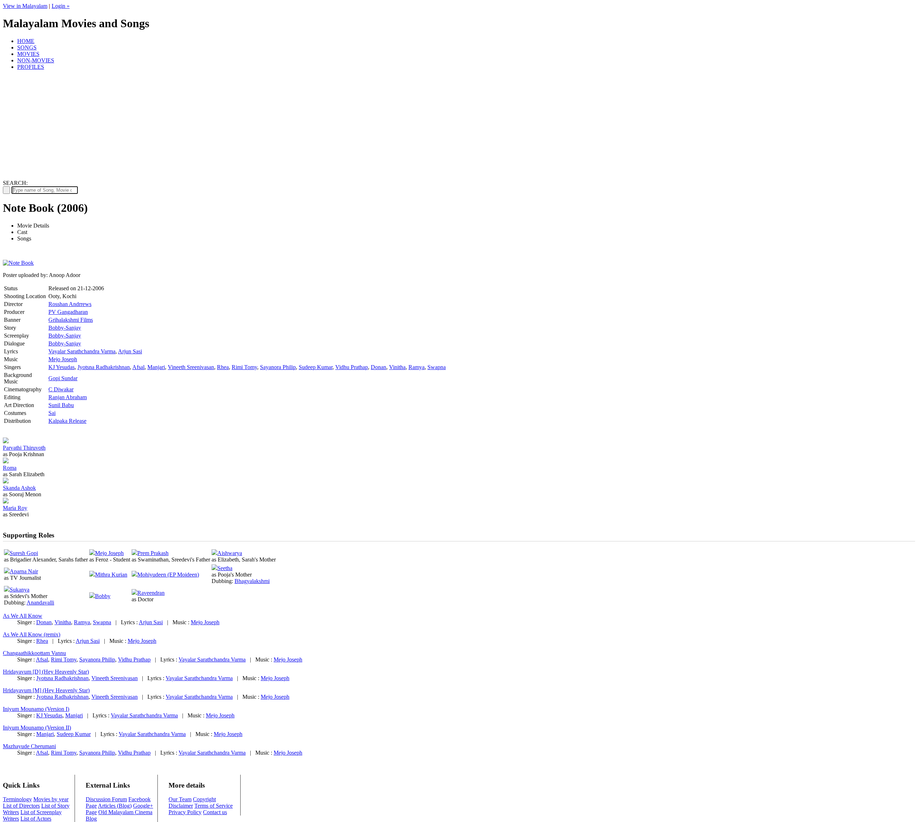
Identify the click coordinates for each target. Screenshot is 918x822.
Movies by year (50, 799)
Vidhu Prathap (351, 367)
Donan (378, 367)
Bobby (102, 596)
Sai (52, 413)
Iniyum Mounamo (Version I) (36, 709)
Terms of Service (213, 806)
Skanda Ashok (19, 488)
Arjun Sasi (130, 351)
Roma (9, 468)
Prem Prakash (153, 553)
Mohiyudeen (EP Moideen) (168, 575)
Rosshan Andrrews (69, 304)
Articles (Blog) (115, 806)
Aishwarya (229, 553)
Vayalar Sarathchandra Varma (81, 351)
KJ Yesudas (61, 367)
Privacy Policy (185, 812)
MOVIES (28, 54)
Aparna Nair (24, 571)
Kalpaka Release (67, 421)
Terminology (17, 799)
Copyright (204, 799)
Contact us (215, 812)
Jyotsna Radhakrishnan (103, 367)
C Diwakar (61, 389)
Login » (61, 6)
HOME (25, 41)
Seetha (224, 568)
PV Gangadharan (68, 312)
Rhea (223, 367)
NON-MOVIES (35, 60)
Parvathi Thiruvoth (24, 448)
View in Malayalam (25, 6)
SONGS (27, 47)
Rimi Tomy (244, 367)
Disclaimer (181, 806)
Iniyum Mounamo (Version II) (37, 728)
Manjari (156, 367)
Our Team (180, 799)
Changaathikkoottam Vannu (34, 653)
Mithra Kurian (111, 575)
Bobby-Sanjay (64, 328)
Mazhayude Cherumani (29, 746)
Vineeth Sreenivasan (191, 367)
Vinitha (397, 367)
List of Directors (21, 806)
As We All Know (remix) (31, 634)
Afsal (138, 367)
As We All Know (22, 616)
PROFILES (30, 67)
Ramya (416, 367)
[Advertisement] (459, 126)
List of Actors (35, 819)
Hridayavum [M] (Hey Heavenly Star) (46, 690)
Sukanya (19, 590)
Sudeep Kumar (315, 367)
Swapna (436, 367)
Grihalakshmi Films (70, 320)
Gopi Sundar (62, 378)
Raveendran (151, 593)
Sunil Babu (61, 405)
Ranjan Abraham (67, 397)
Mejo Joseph (62, 359)
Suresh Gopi (24, 553)
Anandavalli (40, 602)
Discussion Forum (106, 799)
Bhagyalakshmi (252, 581)
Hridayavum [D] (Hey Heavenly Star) (46, 672)
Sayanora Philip (278, 367)
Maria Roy (15, 508)
